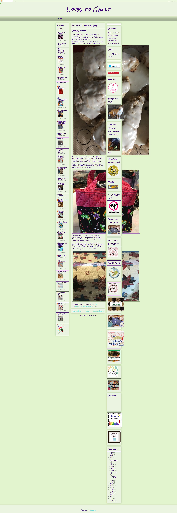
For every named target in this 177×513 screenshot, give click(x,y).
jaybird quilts (60, 139)
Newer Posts (77, 311)
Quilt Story (62, 282)
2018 (111, 480)
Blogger (92, 510)
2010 (111, 498)
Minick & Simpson (61, 157)
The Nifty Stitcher (61, 314)
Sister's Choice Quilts (61, 150)
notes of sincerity (61, 325)
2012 (111, 494)
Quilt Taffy (62, 222)
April (113, 470)
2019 (111, 457)
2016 (111, 485)
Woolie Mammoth (61, 87)
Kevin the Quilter (61, 184)
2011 (111, 496)
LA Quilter (62, 304)
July (112, 464)
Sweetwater (62, 82)
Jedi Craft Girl (62, 134)
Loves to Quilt (88, 9)
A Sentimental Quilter (62, 99)
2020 (112, 455)
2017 (111, 483)
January (114, 473)
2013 (111, 492)
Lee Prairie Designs (62, 200)
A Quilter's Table (62, 33)
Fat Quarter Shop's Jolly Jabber (62, 50)
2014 (111, 489)
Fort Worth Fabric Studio (62, 244)
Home (60, 18)
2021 (111, 452)
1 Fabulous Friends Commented (82, 306)
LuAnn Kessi (62, 67)
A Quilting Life (62, 44)
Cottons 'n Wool (61, 293)
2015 (111, 487)
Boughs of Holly (61, 179)
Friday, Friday (79, 31)
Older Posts (98, 311)
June (113, 466)
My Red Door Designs (62, 111)
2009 (112, 500)
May (112, 468)
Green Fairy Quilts (62, 78)
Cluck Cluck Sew (62, 256)
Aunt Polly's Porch (62, 232)
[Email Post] (96, 306)
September (114, 460)
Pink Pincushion (61, 261)
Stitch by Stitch (61, 211)
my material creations (62, 168)
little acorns (60, 195)
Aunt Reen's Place (62, 272)
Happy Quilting (61, 57)
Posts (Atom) (92, 315)
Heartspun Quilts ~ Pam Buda (62, 122)
